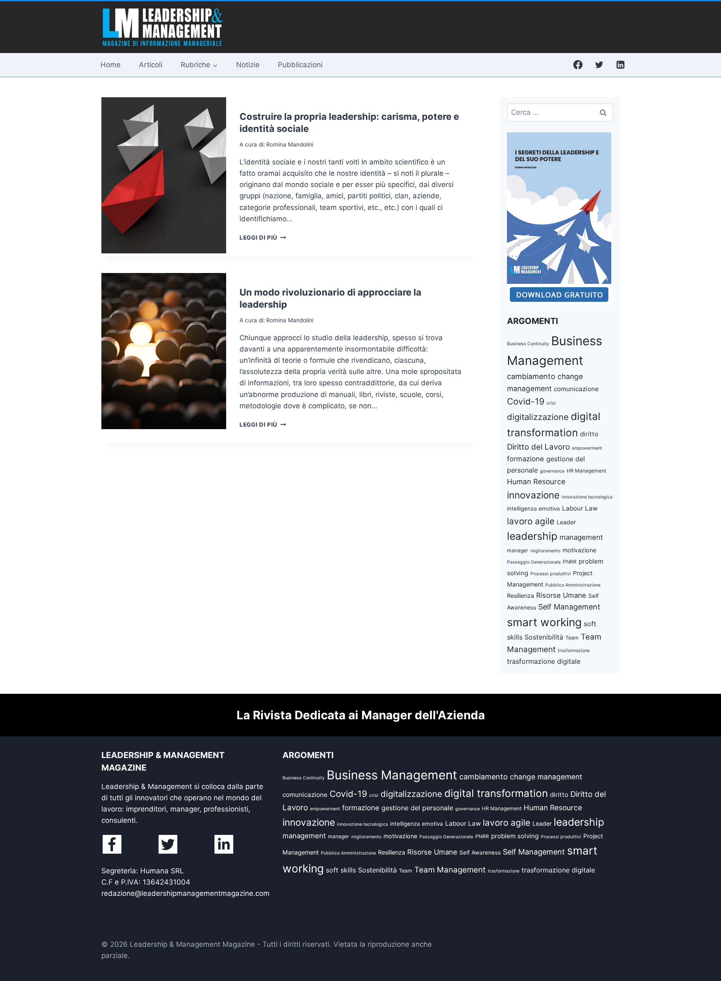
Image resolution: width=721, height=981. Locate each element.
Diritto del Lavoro (538, 447)
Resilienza (520, 595)
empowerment (587, 448)
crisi (551, 403)
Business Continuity (528, 343)
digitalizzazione (538, 417)
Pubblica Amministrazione (572, 585)
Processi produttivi (550, 573)
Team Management (450, 870)
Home (111, 65)
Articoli (150, 65)
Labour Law (579, 508)
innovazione (533, 495)
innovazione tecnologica (587, 497)
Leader (566, 522)
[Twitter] (599, 65)
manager (517, 550)
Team (572, 638)
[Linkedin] (620, 65)
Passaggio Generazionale (534, 562)
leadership (532, 536)
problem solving (515, 836)
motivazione (579, 550)
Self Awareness (480, 852)
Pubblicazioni (300, 65)
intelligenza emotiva (533, 508)
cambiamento (531, 376)
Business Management (392, 775)
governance (552, 471)
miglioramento (545, 551)
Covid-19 (526, 401)
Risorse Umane (561, 595)
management (581, 537)
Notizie (248, 65)
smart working (544, 622)
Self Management (569, 606)
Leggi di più (262, 237)
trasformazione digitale (543, 661)
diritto (589, 434)
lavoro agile (531, 521)
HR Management (586, 471)
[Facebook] (578, 65)
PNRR (570, 562)
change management (546, 776)
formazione (525, 459)
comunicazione (576, 389)
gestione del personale (417, 808)
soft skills (341, 870)
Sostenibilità (543, 637)
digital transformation (496, 793)
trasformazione (574, 650)
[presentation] (163, 175)
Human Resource (536, 481)
